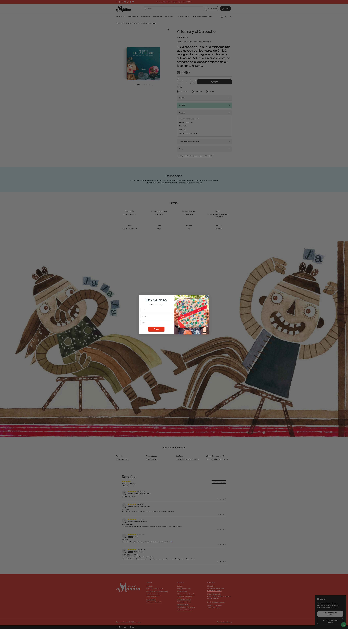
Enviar (156, 329)
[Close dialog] (207, 296)
